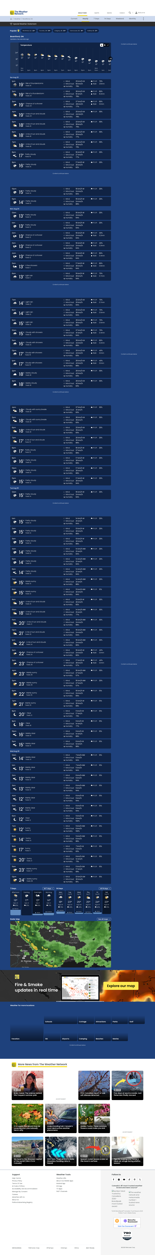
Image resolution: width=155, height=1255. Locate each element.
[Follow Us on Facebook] (113, 1179)
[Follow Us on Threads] (134, 1179)
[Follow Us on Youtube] (124, 1179)
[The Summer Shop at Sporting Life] (136, 1032)
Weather (17, 19)
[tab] (101, 45)
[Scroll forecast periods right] (111, 58)
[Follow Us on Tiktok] (129, 1179)
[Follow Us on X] (140, 1179)
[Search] (130, 13)
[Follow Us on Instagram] (118, 1179)
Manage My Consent (19, 1192)
